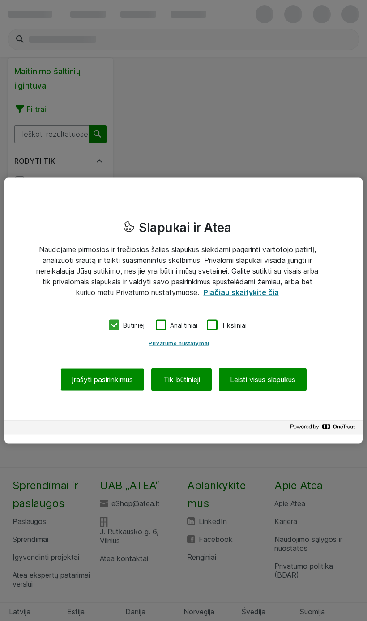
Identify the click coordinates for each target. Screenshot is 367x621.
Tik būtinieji (181, 379)
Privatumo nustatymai (179, 343)
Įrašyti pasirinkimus (102, 379)
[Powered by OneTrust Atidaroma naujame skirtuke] (324, 429)
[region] (183, 310)
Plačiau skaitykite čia (241, 291)
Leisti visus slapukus (262, 379)
